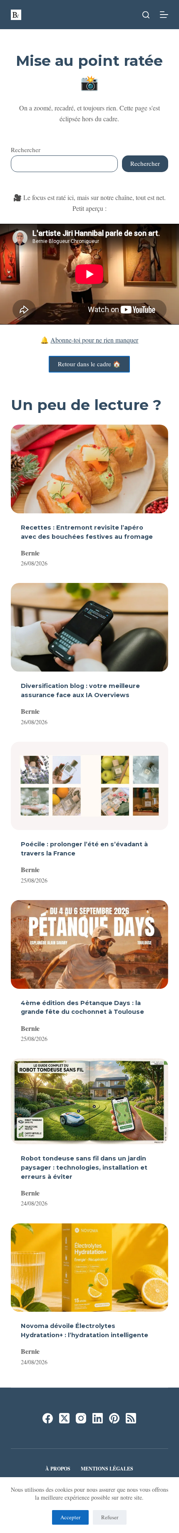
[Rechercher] (145, 14)
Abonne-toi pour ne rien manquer (94, 339)
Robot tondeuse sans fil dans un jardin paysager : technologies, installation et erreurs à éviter (84, 1167)
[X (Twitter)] (64, 1418)
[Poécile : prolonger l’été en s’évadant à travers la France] (89, 786)
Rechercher (25, 149)
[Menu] (164, 14)
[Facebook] (47, 1418)
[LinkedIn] (97, 1418)
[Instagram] (81, 1418)
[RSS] (131, 1418)
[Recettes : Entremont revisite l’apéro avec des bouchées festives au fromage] (89, 469)
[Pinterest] (114, 1418)
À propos (57, 1468)
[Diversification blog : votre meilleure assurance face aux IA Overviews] (89, 627)
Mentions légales (107, 1468)
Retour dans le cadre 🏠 (89, 364)
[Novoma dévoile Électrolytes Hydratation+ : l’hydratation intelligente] (89, 1267)
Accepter (70, 1517)
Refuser (109, 1517)
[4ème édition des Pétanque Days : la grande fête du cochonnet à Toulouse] (89, 944)
